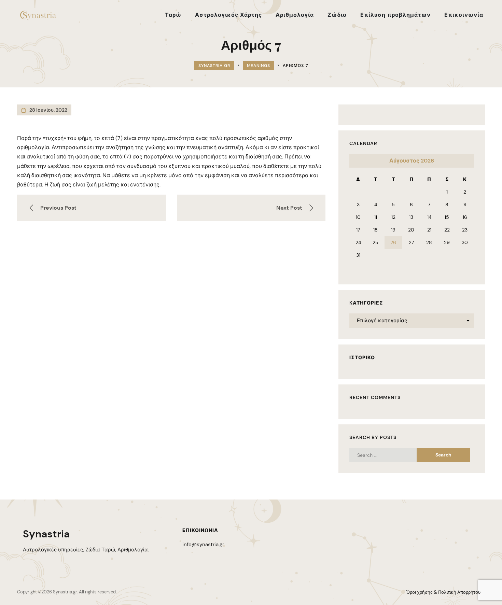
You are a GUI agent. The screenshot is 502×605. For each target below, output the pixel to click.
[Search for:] (389, 455)
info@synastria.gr (203, 544)
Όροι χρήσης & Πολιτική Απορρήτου (443, 592)
